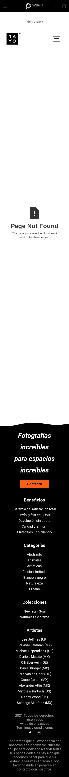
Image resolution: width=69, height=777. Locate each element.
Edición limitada (34, 572)
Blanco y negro (34, 577)
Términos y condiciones (34, 728)
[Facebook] (30, 732)
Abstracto (34, 554)
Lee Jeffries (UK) (35, 639)
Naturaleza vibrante (34, 617)
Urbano (34, 589)
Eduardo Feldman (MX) (34, 645)
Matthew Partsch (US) (34, 691)
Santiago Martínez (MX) (34, 703)
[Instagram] (39, 732)
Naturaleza (34, 583)
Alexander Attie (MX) (34, 685)
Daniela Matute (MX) (34, 657)
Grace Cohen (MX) (34, 680)
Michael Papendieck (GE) (34, 651)
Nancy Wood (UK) (34, 697)
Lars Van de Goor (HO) (34, 674)
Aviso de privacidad (34, 723)
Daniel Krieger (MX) (34, 668)
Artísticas (34, 566)
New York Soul (35, 611)
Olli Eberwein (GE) (34, 662)
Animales (34, 560)
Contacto (34, 484)
